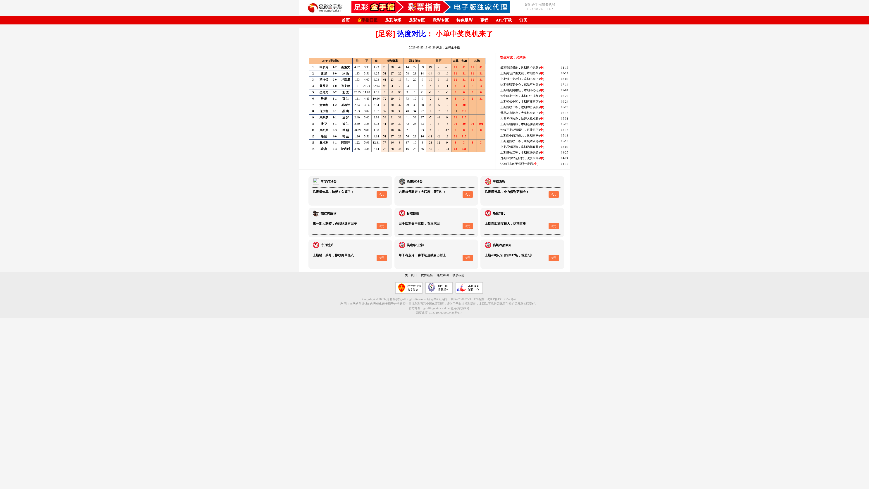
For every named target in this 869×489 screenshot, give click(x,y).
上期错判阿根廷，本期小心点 (519, 90)
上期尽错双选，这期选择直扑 (519, 147)
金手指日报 (367, 20)
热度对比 (411, 34)
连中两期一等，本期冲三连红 (519, 96)
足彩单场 (393, 20)
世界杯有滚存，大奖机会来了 (519, 113)
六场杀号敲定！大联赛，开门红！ (422, 192)
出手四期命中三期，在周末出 (419, 223)
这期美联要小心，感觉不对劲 (519, 84)
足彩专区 (417, 20)
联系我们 (458, 275)
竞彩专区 (441, 20)
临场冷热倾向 (502, 245)
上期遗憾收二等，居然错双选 (519, 141)
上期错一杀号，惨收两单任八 (333, 255)
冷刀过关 (327, 245)
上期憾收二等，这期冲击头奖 (519, 107)
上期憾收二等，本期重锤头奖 (519, 152)
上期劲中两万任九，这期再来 (519, 135)
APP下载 (504, 20)
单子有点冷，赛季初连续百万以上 (422, 255)
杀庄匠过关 (415, 181)
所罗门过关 (329, 181)
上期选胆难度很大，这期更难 (505, 223)
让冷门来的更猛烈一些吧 (516, 163)
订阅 (523, 20)
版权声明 (443, 275)
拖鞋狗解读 (329, 213)
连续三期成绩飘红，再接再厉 (519, 130)
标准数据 (413, 213)
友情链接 (427, 275)
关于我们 (411, 275)
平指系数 (499, 181)
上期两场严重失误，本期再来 (519, 73)
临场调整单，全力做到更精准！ (507, 192)
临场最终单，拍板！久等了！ (333, 192)
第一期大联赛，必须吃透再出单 (335, 223)
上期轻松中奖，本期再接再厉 (519, 101)
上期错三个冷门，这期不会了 (519, 79)
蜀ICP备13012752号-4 (501, 299)
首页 (346, 20)
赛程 (484, 20)
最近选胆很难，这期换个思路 (519, 67)
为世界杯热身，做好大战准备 (519, 118)
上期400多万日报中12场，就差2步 (508, 255)
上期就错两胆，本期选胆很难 (519, 124)
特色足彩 (464, 20)
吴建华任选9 (415, 245)
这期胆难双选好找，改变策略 (519, 158)
